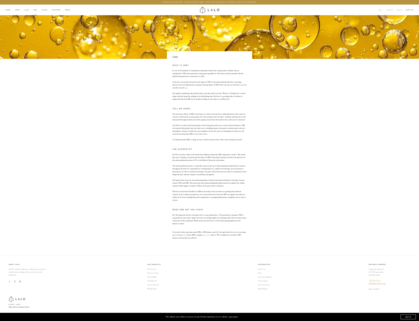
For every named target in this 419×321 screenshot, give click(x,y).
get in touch (206, 235)
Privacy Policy (263, 281)
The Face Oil (151, 269)
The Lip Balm (152, 277)
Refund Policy (262, 289)
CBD (35, 10)
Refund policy (152, 289)
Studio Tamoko (24, 307)
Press (67, 10)
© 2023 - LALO (14, 304)
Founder (56, 10)
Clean (44, 10)
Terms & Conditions (265, 277)
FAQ (185, 235)
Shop (17, 10)
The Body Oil (151, 281)
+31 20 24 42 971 (375, 280)
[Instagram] (15, 281)
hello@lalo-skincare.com (377, 283)
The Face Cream (153, 273)
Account (389, 10)
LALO (26, 10)
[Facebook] (9, 281)
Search (399, 10)
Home (8, 10)
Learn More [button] (233, 317)
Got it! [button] (408, 317)
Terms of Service (153, 285)
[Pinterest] (20, 281)
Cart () (410, 10)
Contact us (261, 269)
